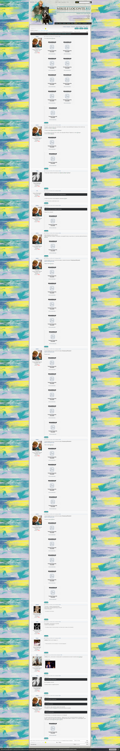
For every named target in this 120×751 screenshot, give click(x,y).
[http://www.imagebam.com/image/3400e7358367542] (51, 386)
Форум (31, 31)
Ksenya (47, 30)
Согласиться (113, 749)
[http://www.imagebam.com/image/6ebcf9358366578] (51, 312)
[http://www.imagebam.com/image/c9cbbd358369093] (51, 493)
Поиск (84, 26)
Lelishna (44, 30)
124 (59, 190)
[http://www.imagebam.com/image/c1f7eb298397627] (51, 71)
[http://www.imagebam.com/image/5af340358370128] (51, 567)
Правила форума (79, 26)
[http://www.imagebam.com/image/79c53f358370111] (51, 551)
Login (59, 2)
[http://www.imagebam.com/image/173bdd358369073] (51, 461)
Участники (73, 26)
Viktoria (42, 30)
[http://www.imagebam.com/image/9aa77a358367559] (51, 418)
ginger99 (37, 604)
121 (59, 36)
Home (56, 2)
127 (59, 258)
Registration (64, 2)
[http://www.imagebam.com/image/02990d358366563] (51, 296)
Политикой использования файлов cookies (67, 749)
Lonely (37, 675)
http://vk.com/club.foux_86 (49, 261)
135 (59, 675)
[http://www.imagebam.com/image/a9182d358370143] (51, 583)
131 (59, 604)
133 (59, 638)
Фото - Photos (46, 31)
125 (59, 205)
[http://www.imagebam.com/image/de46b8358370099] (51, 535)
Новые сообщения (66, 26)
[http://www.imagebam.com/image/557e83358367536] (51, 370)
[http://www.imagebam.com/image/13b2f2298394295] (51, 150)
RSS (68, 2)
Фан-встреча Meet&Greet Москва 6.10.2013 (55, 31)
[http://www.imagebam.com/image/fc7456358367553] (51, 402)
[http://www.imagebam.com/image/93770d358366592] (51, 328)
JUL (37, 190)
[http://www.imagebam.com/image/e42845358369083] (51, 477)
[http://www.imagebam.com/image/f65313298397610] (51, 54)
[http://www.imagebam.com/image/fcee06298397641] (51, 87)
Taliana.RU (88, 747)
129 (59, 439)
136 (59, 695)
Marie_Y (39, 30)
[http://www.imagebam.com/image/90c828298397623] (67, 54)
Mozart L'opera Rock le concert (38, 31)
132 (59, 621)
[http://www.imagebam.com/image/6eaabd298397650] (67, 87)
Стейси (37, 621)
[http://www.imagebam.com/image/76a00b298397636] (67, 71)
